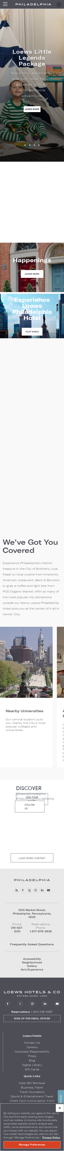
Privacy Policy (51, 1137)
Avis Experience (32, 969)
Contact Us (32, 1042)
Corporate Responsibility (32, 1051)
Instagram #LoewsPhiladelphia (36, 890)
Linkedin (42, 890)
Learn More (33, 109)
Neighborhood (32, 962)
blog (16, 890)
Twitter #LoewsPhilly (29, 890)
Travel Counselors (32, 1091)
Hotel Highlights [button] (15, 442)
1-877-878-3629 (32, 230)
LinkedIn (45, 1004)
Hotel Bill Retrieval (32, 1083)
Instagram (32, 1004)
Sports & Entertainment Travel (32, 1096)
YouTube (48, 890)
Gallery (32, 965)
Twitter (20, 1004)
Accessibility (32, 958)
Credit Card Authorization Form (32, 1100)
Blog (32, 1060)
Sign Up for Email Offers (32, 1018)
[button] (32, 1036)
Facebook (23, 890)
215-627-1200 (32, 224)
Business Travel (32, 1087)
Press (32, 1056)
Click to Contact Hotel (32, 241)
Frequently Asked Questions (32, 944)
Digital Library (32, 1064)
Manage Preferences (32, 1144)
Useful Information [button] (17, 451)
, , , (32, 914)
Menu (6, 4)
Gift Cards (32, 1069)
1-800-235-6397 (42, 1011)
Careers (32, 1047)
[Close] (60, 1108)
